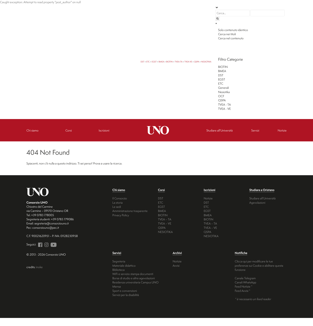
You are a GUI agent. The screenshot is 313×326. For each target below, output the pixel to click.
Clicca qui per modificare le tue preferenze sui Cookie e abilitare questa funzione (259, 265)
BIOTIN (169, 61)
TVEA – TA (164, 219)
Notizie (208, 198)
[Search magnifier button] (217, 19)
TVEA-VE (188, 61)
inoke (39, 267)
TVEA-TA (178, 61)
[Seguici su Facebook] (39, 244)
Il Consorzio (119, 198)
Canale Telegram (245, 278)
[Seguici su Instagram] (46, 244)
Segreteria (118, 261)
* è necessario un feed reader (253, 299)
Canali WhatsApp (245, 282)
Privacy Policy (120, 215)
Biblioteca (118, 270)
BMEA (161, 61)
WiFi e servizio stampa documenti (132, 274)
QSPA (196, 61)
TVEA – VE (164, 223)
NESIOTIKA (206, 61)
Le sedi (116, 207)
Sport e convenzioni (124, 291)
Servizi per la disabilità (125, 295)
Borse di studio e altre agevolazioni (133, 278)
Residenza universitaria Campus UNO (135, 282)
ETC (148, 61)
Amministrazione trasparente (130, 211)
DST (142, 61)
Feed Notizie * (243, 286)
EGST (154, 61)
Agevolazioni (257, 202)
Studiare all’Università (262, 198)
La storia (117, 202)
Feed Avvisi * (242, 291)
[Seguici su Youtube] (52, 244)
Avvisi (176, 265)
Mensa (116, 286)
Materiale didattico (124, 265)
